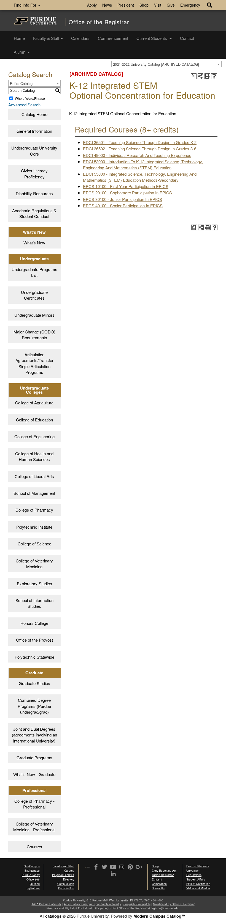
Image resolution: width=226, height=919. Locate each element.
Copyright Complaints (136, 904)
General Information (34, 131)
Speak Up (158, 888)
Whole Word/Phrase (30, 98)
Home (19, 38)
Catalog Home (34, 114)
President (125, 5)
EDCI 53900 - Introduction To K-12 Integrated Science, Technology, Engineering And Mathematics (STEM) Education (143, 164)
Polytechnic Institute (34, 527)
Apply (92, 5)
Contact (187, 38)
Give (171, 5)
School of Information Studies (34, 603)
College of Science (34, 544)
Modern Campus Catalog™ (159, 916)
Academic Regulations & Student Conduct (34, 213)
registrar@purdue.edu (165, 908)
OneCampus (32, 866)
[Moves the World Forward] (87, 867)
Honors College (34, 623)
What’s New (34, 242)
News (107, 5)
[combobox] (166, 64)
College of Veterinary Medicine (34, 563)
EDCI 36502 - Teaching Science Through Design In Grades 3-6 (139, 148)
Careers (69, 871)
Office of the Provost (34, 640)
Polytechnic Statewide (34, 657)
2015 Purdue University (46, 904)
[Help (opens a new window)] (214, 76)
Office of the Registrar (99, 22)
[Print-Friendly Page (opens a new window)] (207, 76)
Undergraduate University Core (34, 150)
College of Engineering (34, 436)
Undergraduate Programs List (34, 272)
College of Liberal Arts (34, 476)
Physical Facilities (63, 875)
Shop (144, 5)
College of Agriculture (34, 402)
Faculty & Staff (46, 38)
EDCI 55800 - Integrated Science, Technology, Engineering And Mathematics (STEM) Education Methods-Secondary (140, 177)
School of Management (34, 493)
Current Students (152, 38)
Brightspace (32, 871)
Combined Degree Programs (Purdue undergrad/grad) (34, 706)
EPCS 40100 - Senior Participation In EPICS (123, 205)
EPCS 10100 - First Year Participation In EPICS (125, 186)
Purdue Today (31, 875)
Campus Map (65, 884)
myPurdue (33, 888)
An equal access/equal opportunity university (92, 904)
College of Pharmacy (34, 510)
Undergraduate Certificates (34, 295)
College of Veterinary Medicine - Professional (34, 826)
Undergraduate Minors (34, 315)
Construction (66, 888)
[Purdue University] (35, 20)
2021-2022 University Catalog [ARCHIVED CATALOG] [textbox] (156, 64)
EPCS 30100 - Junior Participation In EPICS (122, 199)
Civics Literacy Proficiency (34, 173)
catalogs (53, 916)
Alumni (20, 52)
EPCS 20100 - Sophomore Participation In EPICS (127, 192)
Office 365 (33, 879)
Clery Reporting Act (164, 871)
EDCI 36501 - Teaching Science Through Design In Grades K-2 (140, 142)
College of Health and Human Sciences (34, 456)
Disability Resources (34, 193)
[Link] (96, 867)
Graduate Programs (34, 757)
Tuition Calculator (163, 875)
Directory (68, 879)
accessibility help (65, 908)
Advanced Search (24, 104)
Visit (157, 5)
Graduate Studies (34, 683)
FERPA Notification (198, 884)
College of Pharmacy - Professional (34, 804)
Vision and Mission (198, 888)
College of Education (34, 420)
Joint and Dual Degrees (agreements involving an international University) (34, 735)
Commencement (113, 38)
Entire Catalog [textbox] (21, 83)
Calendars (80, 38)
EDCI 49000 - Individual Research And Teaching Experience (137, 155)
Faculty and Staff (63, 866)
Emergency (190, 5)
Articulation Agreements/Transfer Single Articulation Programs (34, 363)
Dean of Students (197, 866)
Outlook (35, 884)
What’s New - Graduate (34, 774)
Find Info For (25, 5)
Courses (34, 846)
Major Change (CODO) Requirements (34, 334)
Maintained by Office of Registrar (174, 904)
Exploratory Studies (34, 583)
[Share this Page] (200, 76)
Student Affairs (195, 879)
